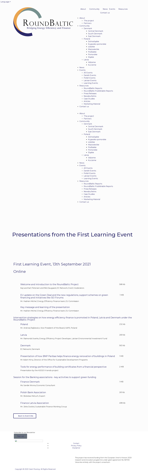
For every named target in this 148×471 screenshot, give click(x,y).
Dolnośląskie (93, 41)
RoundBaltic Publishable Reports (98, 91)
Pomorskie (92, 54)
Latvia (86, 60)
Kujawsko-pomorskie (97, 44)
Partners (87, 23)
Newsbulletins (90, 96)
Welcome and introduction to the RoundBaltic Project (49, 284)
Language (5, 2)
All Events (88, 73)
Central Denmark (95, 31)
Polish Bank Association (33, 392)
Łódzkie (91, 47)
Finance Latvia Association (34, 403)
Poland (87, 39)
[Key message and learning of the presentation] (16, 308)
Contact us (105, 13)
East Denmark (94, 36)
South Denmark (95, 34)
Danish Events (90, 75)
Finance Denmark (30, 381)
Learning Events (91, 83)
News (105, 9)
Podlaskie (92, 52)
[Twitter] (76, 2)
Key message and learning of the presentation (45, 307)
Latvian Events (90, 80)
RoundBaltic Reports (93, 88)
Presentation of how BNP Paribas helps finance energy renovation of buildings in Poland (67, 356)
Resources (123, 9)
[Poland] (16, 325)
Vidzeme (92, 62)
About (83, 9)
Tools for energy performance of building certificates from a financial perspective (63, 367)
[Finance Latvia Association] (16, 404)
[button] (105, 111)
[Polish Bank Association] (16, 394)
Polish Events (89, 78)
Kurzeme (92, 65)
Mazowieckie (93, 49)
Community (94, 9)
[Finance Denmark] (16, 383)
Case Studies (89, 99)
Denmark (88, 28)
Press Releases (90, 93)
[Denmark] (16, 347)
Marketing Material (92, 104)
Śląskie (91, 57)
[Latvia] (16, 336)
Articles (87, 101)
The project (89, 21)
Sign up (20, 436)
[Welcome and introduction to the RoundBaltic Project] (16, 286)
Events (112, 9)
